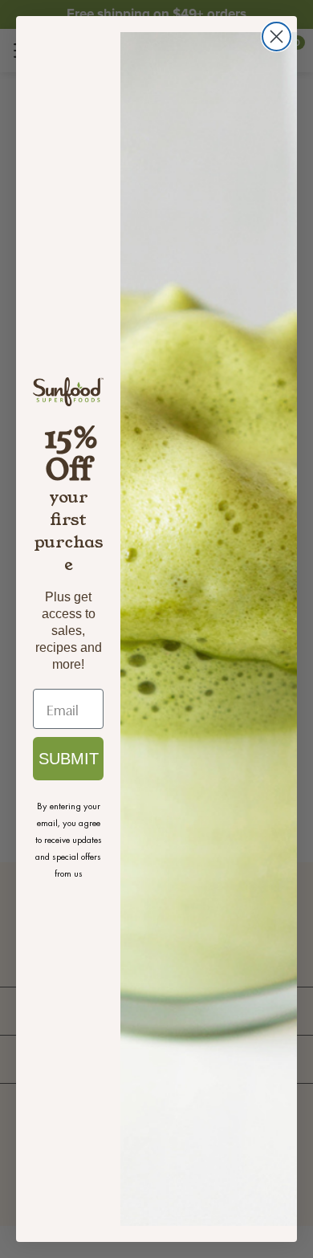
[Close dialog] (276, 36)
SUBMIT (69, 758)
